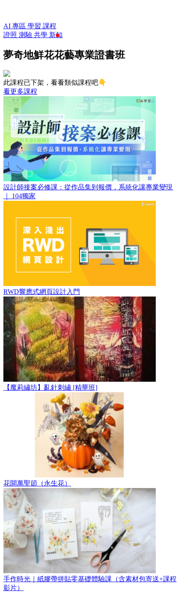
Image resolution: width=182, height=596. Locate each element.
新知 (56, 34)
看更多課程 (20, 91)
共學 (41, 34)
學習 (35, 26)
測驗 (26, 34)
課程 (49, 26)
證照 (11, 34)
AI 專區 (15, 26)
